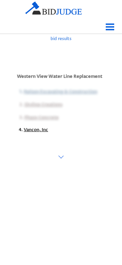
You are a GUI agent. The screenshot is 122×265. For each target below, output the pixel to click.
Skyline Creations (43, 104)
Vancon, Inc (36, 130)
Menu (110, 24)
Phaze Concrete (41, 117)
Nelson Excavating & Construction (60, 91)
